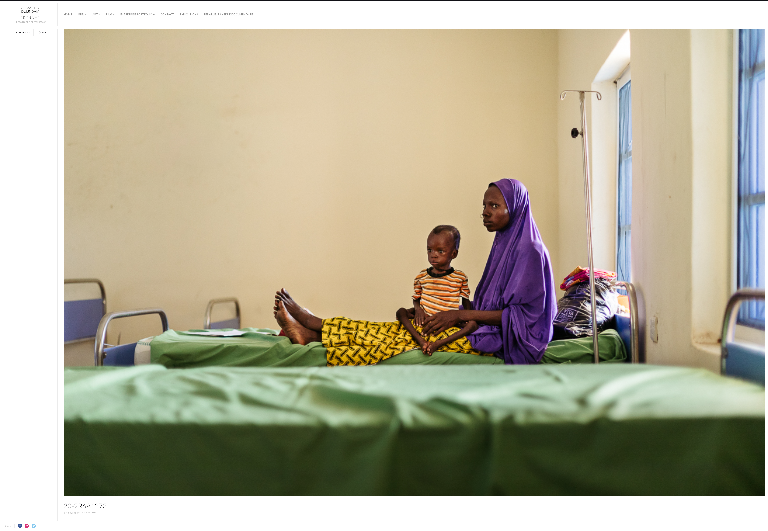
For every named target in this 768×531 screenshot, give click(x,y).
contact (167, 14)
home (68, 14)
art (95, 14)
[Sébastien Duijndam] (30, 12)
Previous (24, 32)
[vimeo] (33, 526)
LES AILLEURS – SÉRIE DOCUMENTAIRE (228, 14)
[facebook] (20, 526)
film (109, 14)
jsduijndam (74, 512)
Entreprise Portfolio (136, 14)
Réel (81, 14)
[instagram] (27, 526)
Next (44, 32)
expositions (189, 14)
